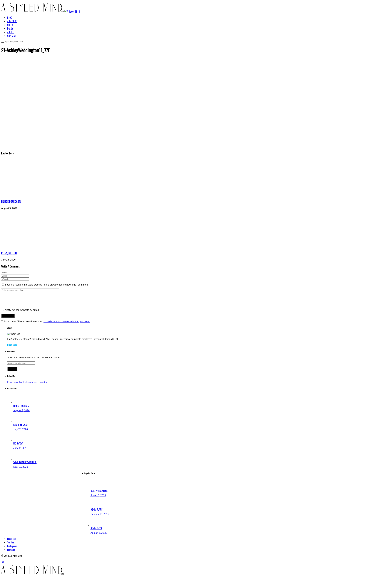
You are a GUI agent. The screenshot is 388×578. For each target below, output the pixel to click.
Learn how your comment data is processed (66, 321)
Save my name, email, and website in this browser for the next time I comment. (46, 284)
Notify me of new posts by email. (22, 310)
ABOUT (10, 32)
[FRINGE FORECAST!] (29, 195)
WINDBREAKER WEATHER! (25, 462)
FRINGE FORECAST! (11, 201)
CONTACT (11, 36)
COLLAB (10, 25)
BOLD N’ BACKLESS (98, 491)
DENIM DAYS (96, 528)
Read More (12, 345)
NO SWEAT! (18, 443)
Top (2, 562)
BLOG (9, 17)
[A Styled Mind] (40, 11)
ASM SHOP (12, 21)
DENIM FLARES (97, 509)
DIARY (10, 28)
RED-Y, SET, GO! (9, 253)
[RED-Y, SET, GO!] (29, 246)
